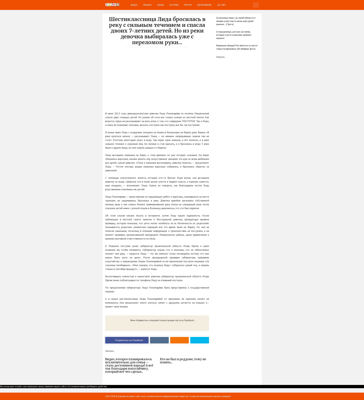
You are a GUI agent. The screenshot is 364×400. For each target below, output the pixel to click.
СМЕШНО (147, 5)
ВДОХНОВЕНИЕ (204, 5)
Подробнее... (115, 386)
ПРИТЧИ (188, 5)
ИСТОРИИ (174, 5)
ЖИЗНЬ (160, 5)
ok (108, 386)
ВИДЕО (134, 5)
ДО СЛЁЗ (221, 5)
